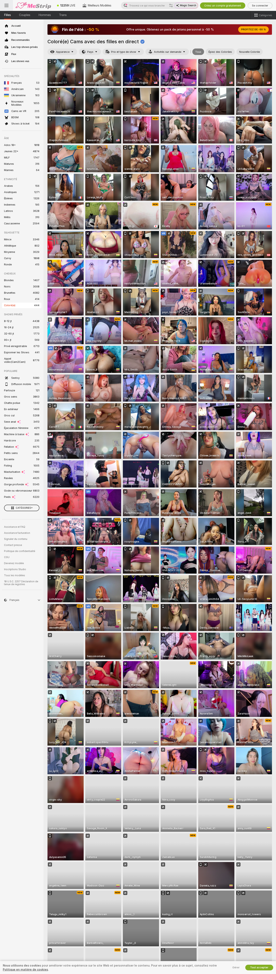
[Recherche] (171, 5)
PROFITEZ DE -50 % (253, 29)
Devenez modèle (14, 563)
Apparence (63, 51)
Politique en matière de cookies (25, 969)
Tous (198, 51)
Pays (90, 51)
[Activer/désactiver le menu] (6, 5)
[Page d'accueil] (33, 5)
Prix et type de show (123, 51)
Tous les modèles (14, 575)
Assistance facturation (17, 533)
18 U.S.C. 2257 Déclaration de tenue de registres (21, 583)
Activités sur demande (167, 51)
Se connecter (260, 5)
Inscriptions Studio (15, 569)
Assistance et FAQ (14, 527)
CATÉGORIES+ (24, 508)
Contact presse (13, 545)
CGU (6, 557)
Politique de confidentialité (19, 551)
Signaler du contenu (15, 539)
